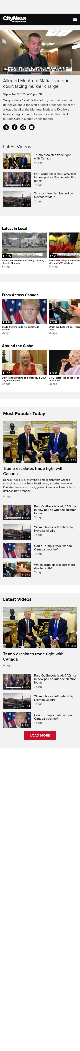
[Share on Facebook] (14, 127)
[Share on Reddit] (23, 127)
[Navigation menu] (75, 19)
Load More (40, 735)
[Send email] (32, 127)
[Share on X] (6, 127)
